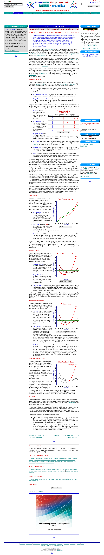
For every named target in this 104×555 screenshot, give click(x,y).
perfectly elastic (33, 54)
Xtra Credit (83, 146)
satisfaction (71, 402)
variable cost (43, 73)
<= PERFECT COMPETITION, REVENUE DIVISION (38, 436)
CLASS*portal (52, 544)
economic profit (39, 84)
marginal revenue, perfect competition (38, 471)
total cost (72, 84)
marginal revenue (74, 54)
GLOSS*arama (36, 544)
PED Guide (66, 544)
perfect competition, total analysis (39, 458)
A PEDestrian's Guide (86, 144)
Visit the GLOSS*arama (12, 51)
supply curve (32, 75)
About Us (43, 545)
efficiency (45, 66)
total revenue (63, 84)
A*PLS (82, 544)
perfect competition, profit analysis (37, 461)
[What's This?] (90, 30)
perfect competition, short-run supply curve (45, 460)
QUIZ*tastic (59, 544)
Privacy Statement (58, 545)
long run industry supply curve (53, 479)
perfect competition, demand (38, 479)
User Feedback (90, 173)
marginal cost (73, 59)
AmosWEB (22, 544)
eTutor (78, 544)
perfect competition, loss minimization (45, 463)
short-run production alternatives (55, 461)
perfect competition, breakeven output (66, 460)
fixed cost (35, 144)
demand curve (43, 54)
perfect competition (36, 469)
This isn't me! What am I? (90, 48)
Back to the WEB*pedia (36, 491)
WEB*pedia (29, 544)
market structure (48, 49)
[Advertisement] (52, 19)
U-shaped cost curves (53, 471)
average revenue (40, 55)
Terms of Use (49, 545)
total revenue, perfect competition (68, 469)
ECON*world (44, 544)
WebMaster (59, 550)
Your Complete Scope (90, 45)
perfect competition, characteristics (50, 469)
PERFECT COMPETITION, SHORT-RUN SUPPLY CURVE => (66, 436)
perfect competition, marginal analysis (58, 458)
